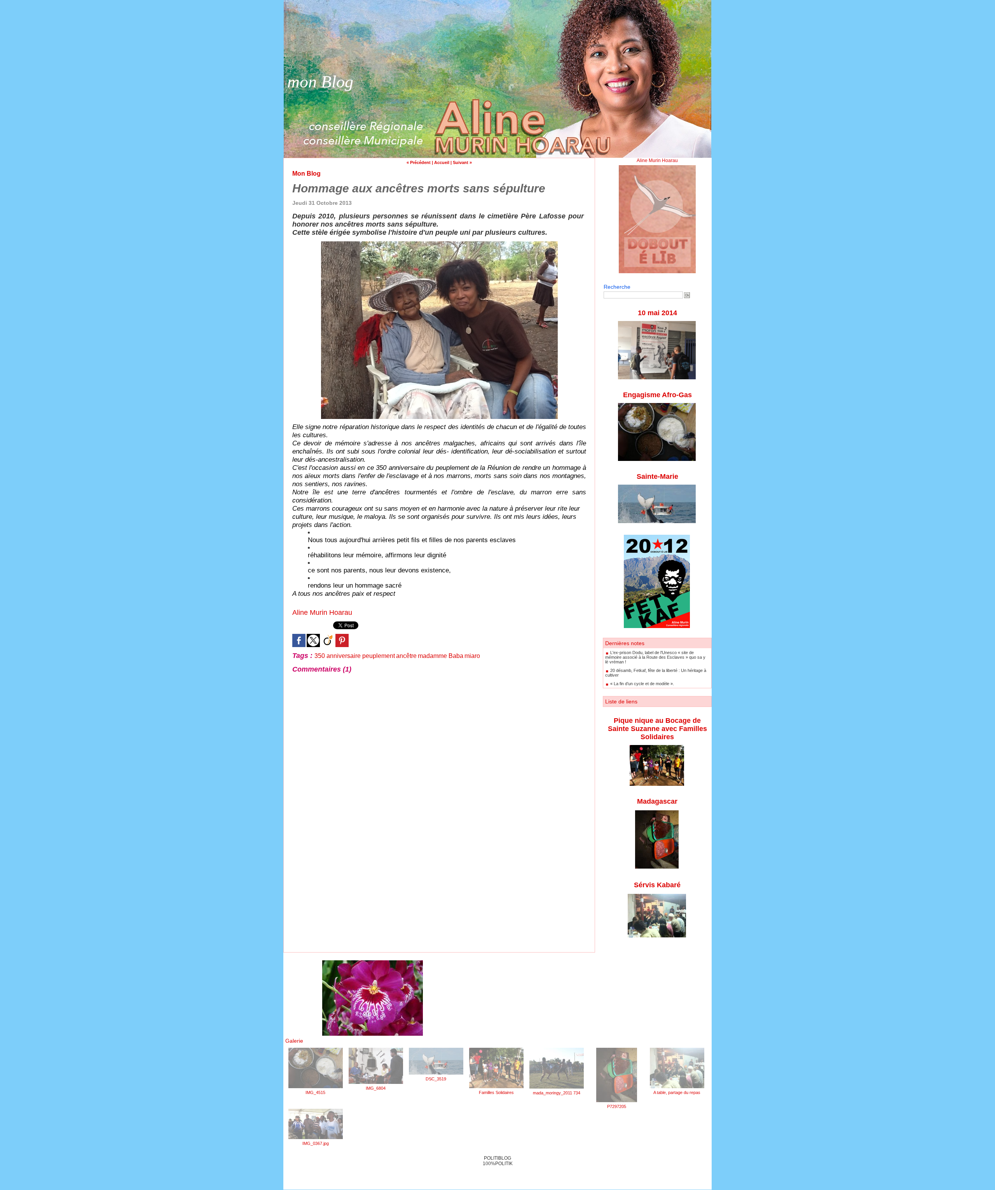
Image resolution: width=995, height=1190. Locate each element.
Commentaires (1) (321, 669)
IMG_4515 (315, 1092)
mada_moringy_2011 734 (556, 1093)
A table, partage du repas (676, 1092)
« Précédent (419, 162)
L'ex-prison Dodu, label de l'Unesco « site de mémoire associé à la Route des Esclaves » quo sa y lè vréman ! (655, 657)
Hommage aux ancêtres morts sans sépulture (418, 188)
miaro (472, 656)
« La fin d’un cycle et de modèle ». (642, 683)
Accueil (441, 162)
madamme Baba (440, 656)
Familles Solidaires (496, 1092)
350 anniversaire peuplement (354, 656)
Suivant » (462, 162)
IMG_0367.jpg (315, 1143)
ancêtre (406, 656)
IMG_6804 (376, 1088)
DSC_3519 (436, 1079)
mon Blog (320, 81)
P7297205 (616, 1106)
